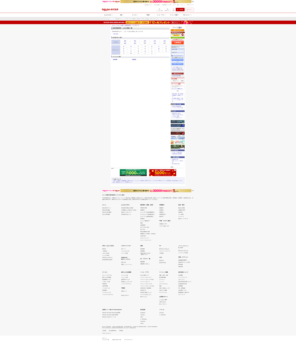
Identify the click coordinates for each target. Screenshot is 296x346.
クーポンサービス (106, 292)
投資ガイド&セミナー (126, 212)
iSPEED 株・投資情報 (145, 288)
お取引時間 (105, 286)
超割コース (124, 291)
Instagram (142, 312)
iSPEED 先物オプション (146, 292)
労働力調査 (115, 34)
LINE (141, 317)
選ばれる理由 (181, 207)
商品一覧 (123, 262)
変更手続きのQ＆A (176, 113)
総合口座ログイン (106, 207)
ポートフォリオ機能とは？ (177, 88)
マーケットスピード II (145, 277)
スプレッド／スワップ (164, 251)
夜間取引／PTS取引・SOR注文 (148, 233)
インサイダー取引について (159, 180)
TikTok (141, 323)
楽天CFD (161, 260)
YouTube (142, 314)
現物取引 (142, 210)
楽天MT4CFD (162, 262)
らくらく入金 (124, 275)
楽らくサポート (163, 304)
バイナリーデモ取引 (183, 252)
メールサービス (106, 288)
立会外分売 (143, 235)
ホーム (113, 25)
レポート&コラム (163, 283)
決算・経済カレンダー (164, 288)
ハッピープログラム (126, 283)
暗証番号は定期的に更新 (177, 70)
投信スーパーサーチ (183, 218)
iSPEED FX (143, 290)
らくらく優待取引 (145, 220)
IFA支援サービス (182, 290)
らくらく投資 (124, 253)
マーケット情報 (119, 25)
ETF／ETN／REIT (144, 227)
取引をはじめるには (164, 248)
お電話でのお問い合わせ (177, 114)
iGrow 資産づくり (144, 275)
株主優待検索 (162, 277)
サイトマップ (181, 294)
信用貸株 (142, 225)
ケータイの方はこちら (145, 294)
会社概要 (180, 275)
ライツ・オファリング (145, 240)
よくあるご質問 (175, 116)
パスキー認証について (177, 67)
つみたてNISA (105, 253)
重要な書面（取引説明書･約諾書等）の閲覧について (178, 95)
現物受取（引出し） (145, 263)
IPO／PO (142, 229)
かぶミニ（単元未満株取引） (147, 212)
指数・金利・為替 (163, 275)
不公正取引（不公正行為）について (174, 180)
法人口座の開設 (106, 214)
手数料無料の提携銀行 (177, 153)
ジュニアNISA (105, 255)
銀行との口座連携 (106, 277)
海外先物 (180, 266)
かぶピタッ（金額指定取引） (147, 214)
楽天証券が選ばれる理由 (127, 207)
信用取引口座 (175, 159)
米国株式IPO (162, 214)
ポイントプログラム (107, 275)
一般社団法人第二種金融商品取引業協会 (139, 326)
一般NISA (104, 251)
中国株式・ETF (163, 223)
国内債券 (142, 248)
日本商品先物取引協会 (128, 326)
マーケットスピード (145, 281)
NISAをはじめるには (107, 257)
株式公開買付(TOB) (145, 231)
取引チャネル (143, 296)
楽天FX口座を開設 (176, 75)
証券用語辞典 (128, 25)
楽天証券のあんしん (126, 214)
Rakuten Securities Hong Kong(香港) (111, 312)
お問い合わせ (162, 301)
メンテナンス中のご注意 (177, 107)
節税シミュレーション (126, 264)
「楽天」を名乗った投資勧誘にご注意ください (123, 180)
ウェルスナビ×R (125, 251)
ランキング (181, 216)
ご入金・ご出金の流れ (177, 152)
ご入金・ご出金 (106, 281)
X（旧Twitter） (144, 319)
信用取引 (142, 218)
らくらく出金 (124, 277)
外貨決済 (104, 283)
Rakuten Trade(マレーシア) (109, 317)
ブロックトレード (144, 238)
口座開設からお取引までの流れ (128, 210)
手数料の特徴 (143, 207)
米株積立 (161, 212)
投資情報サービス (106, 279)
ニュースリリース (182, 277)
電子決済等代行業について (184, 281)
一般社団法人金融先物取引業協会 (117, 326)
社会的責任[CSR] (182, 283)
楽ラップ (123, 248)
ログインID (174, 49)
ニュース (161, 281)
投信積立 (180, 212)
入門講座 (161, 253)
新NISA (104, 248)
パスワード (174, 52)
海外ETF (161, 216)
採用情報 (180, 286)
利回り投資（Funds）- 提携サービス (145, 254)
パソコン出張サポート (177, 117)
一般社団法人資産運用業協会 (152, 326)
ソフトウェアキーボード (177, 55)
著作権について (128, 182)
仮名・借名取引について (118, 182)
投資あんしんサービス (126, 281)
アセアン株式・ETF (164, 226)
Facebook (142, 321)
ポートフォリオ (163, 292)
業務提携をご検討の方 (183, 292)
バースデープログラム (107, 294)
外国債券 (142, 251)
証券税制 (104, 290)
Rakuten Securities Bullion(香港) (110, 314)
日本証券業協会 (108, 326)
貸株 (141, 223)
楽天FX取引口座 (175, 163)
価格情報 (142, 261)
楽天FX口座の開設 (106, 212)
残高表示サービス (125, 279)
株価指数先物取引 (182, 260)
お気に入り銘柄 (163, 290)
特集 (160, 286)
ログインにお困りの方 (177, 68)
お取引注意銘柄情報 (176, 106)
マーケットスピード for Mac (147, 286)
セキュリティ (181, 279)
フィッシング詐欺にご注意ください (143, 180)
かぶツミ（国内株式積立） (147, 216)
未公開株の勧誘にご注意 (177, 98)
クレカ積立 (181, 214)
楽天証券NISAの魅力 (107, 259)
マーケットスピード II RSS (146, 279)
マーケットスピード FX (146, 283)
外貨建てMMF (181, 210)
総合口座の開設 (106, 210)
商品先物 (180, 264)
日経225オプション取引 (184, 262)
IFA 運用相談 (181, 288)
